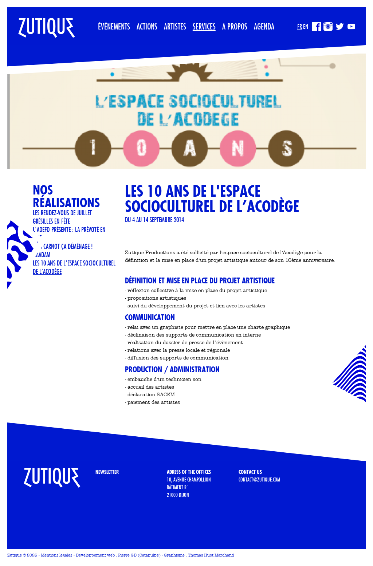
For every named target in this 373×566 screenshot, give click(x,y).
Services (204, 26)
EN (305, 26)
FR (299, 26)
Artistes (175, 26)
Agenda (264, 26)
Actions (147, 26)
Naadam (41, 254)
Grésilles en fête (51, 221)
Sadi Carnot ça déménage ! (63, 246)
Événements (114, 26)
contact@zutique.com (259, 479)
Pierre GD (127, 555)
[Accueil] (41, 23)
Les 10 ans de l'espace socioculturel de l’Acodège (74, 267)
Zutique (14, 555)
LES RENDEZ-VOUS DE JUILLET (62, 212)
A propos (234, 26)
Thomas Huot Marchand (211, 555)
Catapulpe (149, 555)
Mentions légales (56, 555)
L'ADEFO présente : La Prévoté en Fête (69, 233)
